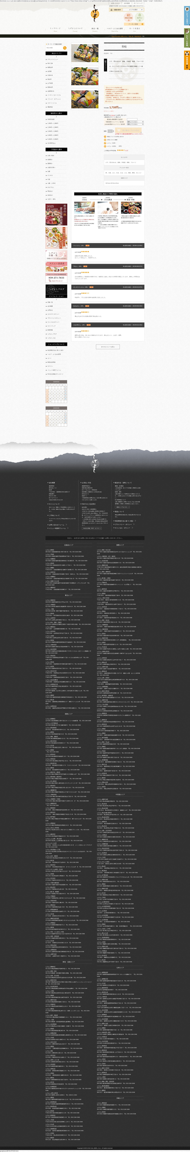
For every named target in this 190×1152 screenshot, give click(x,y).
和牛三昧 (50, 63)
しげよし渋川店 (50, 914)
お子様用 (50, 83)
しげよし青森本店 (50, 600)
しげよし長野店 (50, 1097)
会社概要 (50, 306)
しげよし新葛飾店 (50, 718)
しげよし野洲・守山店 (103, 742)
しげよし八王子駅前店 (52, 723)
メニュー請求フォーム (54, 370)
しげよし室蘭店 (50, 567)
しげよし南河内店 (102, 589)
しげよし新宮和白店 (102, 992)
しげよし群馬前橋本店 (52, 909)
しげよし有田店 (101, 786)
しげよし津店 (49, 1051)
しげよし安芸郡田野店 (103, 937)
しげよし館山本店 (50, 887)
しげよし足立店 (50, 745)
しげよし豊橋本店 (50, 966)
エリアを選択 (133, 9)
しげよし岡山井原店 (102, 808)
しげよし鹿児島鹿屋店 (103, 1086)
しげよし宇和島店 (102, 951)
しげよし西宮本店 (102, 724)
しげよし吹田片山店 (102, 602)
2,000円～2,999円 (53, 127)
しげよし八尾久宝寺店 (103, 598)
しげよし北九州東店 (102, 1010)
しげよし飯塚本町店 (102, 987)
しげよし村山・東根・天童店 (53, 622)
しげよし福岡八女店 (102, 1023)
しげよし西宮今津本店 (103, 691)
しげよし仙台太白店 (51, 671)
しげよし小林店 (101, 1077)
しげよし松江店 (101, 893)
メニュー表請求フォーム (57, 528)
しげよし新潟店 (50, 1111)
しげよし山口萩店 (102, 910)
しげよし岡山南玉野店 (103, 817)
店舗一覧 (50, 302)
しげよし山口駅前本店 (103, 902)
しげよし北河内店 (102, 607)
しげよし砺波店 (50, 1137)
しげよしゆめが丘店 (51, 1042)
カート (49, 358)
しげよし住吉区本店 (102, 560)
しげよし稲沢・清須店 (52, 1015)
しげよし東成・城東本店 (103, 571)
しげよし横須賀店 (50, 808)
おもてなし (51, 187)
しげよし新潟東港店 (51, 1102)
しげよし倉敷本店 (102, 821)
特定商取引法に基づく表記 (124, 521)
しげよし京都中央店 (102, 666)
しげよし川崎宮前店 (51, 794)
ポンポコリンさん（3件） (81, 287)
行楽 (49, 179)
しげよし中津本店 (102, 1037)
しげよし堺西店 (101, 611)
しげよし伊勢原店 (50, 823)
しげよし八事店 (50, 991)
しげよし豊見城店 (102, 1103)
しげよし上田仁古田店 (52, 1093)
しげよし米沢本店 (50, 631)
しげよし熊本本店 (102, 1050)
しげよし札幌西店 (50, 558)
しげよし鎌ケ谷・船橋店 (52, 891)
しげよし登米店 (50, 662)
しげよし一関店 (50, 609)
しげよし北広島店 (102, 852)
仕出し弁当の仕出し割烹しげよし (120, 36)
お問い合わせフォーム (56, 525)
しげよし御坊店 (101, 777)
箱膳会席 (50, 67)
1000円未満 (51, 119)
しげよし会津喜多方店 (52, 684)
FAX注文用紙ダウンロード (55, 374)
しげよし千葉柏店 (50, 896)
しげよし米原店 (101, 769)
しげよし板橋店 (50, 750)
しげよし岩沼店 (50, 666)
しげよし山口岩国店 (102, 915)
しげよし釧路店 (50, 550)
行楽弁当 (50, 75)
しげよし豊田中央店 (51, 1000)
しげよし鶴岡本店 (50, 627)
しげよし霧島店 (101, 1090)
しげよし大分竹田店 (102, 1041)
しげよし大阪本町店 (102, 629)
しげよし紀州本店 (102, 773)
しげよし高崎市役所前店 (52, 918)
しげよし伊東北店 (50, 1068)
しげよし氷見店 (50, 1133)
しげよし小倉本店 (102, 996)
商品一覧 (131, 36)
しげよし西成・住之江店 (103, 550)
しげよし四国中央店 (102, 946)
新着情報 (50, 330)
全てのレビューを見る (107, 347)
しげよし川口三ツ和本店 (52, 827)
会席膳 (49, 71)
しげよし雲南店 (101, 884)
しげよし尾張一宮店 (51, 971)
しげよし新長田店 (102, 713)
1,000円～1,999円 (53, 123)
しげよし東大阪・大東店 (103, 578)
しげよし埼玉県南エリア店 (53, 849)
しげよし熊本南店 (102, 1054)
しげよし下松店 (101, 897)
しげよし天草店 (101, 1059)
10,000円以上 (52, 143)
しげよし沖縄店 (101, 1107)
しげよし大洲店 (101, 942)
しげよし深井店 (101, 633)
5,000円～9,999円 (53, 139)
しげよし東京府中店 (51, 763)
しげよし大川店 (101, 983)
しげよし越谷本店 (50, 834)
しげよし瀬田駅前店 (102, 755)
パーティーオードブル (54, 95)
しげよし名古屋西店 (51, 1024)
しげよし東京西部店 (51, 727)
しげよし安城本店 (50, 1004)
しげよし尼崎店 (101, 733)
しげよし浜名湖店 (50, 1064)
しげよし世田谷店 (50, 759)
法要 (49, 171)
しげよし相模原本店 (51, 803)
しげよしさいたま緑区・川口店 (54, 869)
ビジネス (50, 175)
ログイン (50, 366)
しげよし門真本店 (102, 582)
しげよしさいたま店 (51, 843)
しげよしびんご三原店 (103, 861)
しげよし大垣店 (50, 1037)
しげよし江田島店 (102, 835)
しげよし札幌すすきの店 (52, 581)
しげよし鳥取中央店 (102, 879)
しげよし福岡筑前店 (102, 972)
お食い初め (51, 155)
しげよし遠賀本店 (102, 1001)
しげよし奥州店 (50, 613)
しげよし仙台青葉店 (51, 675)
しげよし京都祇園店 (102, 686)
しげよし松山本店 (102, 955)
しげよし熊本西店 (102, 1045)
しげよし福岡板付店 (102, 979)
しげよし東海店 (50, 1028)
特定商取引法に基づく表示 (55, 350)
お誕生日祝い (51, 167)
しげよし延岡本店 (102, 1072)
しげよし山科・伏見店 (103, 677)
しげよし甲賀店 (101, 751)
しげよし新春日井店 (51, 980)
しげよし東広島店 (102, 870)
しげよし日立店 (50, 940)
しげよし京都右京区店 (103, 651)
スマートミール (52, 103)
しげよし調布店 (50, 767)
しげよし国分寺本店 (51, 741)
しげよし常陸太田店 (51, 945)
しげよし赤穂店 (101, 728)
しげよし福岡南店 (102, 1014)
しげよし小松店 (50, 1119)
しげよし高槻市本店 (102, 565)
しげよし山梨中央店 (51, 954)
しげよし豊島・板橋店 (52, 736)
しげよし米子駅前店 (102, 875)
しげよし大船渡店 (50, 604)
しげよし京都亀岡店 (102, 682)
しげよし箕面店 (101, 593)
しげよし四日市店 (50, 1055)
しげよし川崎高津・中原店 (53, 799)
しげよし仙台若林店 (51, 649)
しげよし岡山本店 (102, 826)
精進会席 (50, 87)
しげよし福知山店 (102, 662)
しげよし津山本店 (102, 803)
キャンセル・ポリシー (122, 528)
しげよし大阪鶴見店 (102, 624)
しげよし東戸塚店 (50, 817)
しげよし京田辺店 (102, 658)
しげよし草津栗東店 (102, 760)
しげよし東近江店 (102, 764)
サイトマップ (51, 326)
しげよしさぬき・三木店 (103, 928)
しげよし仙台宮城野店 (52, 680)
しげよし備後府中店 (102, 839)
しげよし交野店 (101, 642)
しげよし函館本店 (50, 587)
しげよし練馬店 (50, 732)
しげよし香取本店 (50, 905)
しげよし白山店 (50, 1124)
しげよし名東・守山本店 (52, 975)
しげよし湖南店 (101, 746)
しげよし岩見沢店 (50, 572)
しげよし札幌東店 (50, 576)
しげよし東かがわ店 (102, 933)
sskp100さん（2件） (79, 325)
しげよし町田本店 (50, 754)
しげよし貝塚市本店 (102, 638)
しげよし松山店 (101, 960)
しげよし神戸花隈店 (102, 737)
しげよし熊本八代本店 (103, 1068)
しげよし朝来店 (101, 709)
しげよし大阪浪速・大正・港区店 (106, 556)
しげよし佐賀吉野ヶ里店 (103, 1032)
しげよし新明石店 (102, 719)
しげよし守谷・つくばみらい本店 (55, 931)
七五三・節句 (51, 199)
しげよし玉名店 (101, 1063)
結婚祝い (50, 159)
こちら (112, 115)
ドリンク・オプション (54, 99)
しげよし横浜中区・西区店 (53, 772)
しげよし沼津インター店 (52, 1060)
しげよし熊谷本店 (50, 865)
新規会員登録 (51, 362)
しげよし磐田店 (50, 1077)
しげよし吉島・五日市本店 (104, 830)
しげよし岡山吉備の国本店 (104, 812)
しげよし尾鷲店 (50, 1046)
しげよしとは (51, 338)
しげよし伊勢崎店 (50, 923)
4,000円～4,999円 (53, 135)
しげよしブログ (52, 334)
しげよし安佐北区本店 (103, 848)
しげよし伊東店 (50, 1073)
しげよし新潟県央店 (51, 1106)
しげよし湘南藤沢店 (51, 790)
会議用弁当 (51, 91)
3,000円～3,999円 (53, 131)
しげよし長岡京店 (102, 671)
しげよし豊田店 (50, 1008)
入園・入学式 (51, 183)
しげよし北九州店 (102, 1005)
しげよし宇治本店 (102, 647)
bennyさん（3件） (78, 306)
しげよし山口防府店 (102, 919)
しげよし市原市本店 (51, 900)
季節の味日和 (138, 36)
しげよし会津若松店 (51, 706)
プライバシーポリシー (54, 318)
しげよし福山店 (101, 866)
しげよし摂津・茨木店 (103, 620)
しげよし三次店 (101, 857)
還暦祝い (50, 163)
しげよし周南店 (101, 924)
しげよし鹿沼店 (50, 927)
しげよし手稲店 (50, 554)
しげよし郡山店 (50, 699)
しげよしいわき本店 (51, 688)
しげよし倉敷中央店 (102, 799)
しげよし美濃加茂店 (51, 1033)
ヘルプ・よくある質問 (54, 354)
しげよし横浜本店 (50, 812)
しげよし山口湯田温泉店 (103, 906)
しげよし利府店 (50, 640)
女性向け (50, 195)
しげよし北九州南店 (102, 1019)
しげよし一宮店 (50, 1019)
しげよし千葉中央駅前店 (52, 882)
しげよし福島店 (50, 695)
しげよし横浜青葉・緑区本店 (53, 776)
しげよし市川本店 (50, 878)
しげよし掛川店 (50, 1082)
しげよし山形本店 (50, 618)
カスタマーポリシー (53, 314)
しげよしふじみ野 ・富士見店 (54, 838)
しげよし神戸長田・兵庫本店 (105, 695)
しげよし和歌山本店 (102, 782)
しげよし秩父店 (50, 860)
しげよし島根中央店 (102, 888)
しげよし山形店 (50, 635)
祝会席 (49, 79)
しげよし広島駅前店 (102, 844)
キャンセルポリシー (53, 322)
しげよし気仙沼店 (50, 655)
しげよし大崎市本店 (51, 644)
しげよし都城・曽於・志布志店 (105, 1081)
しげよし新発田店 (50, 1115)
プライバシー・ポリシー (123, 524)
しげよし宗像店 (101, 1028)
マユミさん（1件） (79, 245)
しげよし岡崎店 (50, 995)
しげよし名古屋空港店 (52, 986)
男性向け (50, 191)
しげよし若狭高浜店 (51, 1128)
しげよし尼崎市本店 (102, 700)
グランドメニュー (53, 59)
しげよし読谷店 (101, 1112)
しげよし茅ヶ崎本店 (51, 781)
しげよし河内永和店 (102, 615)
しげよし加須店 (50, 874)
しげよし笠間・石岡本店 (52, 936)
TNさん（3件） (77, 266)
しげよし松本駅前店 (51, 1086)
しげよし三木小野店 (102, 704)
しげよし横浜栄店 (50, 785)
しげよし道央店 (50, 563)
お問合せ (50, 310)
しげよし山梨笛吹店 (51, 949)
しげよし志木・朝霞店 (52, 856)
